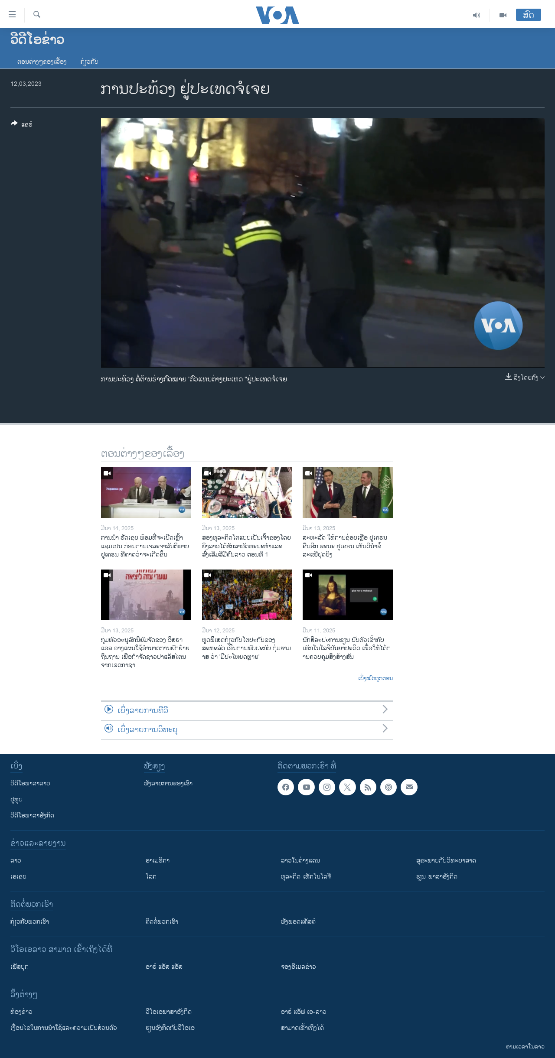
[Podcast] (388, 787)
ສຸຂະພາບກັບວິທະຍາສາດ (446, 860)
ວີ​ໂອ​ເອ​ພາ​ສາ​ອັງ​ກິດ (169, 1011)
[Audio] (477, 15)
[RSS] (368, 787)
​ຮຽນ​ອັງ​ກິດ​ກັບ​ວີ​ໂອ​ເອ (170, 1027)
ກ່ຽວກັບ (89, 62)
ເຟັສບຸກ (19, 966)
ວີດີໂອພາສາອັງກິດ (32, 815)
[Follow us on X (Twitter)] (347, 787)
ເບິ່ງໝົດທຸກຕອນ (375, 678)
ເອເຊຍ (18, 876)
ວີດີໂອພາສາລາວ (30, 783)
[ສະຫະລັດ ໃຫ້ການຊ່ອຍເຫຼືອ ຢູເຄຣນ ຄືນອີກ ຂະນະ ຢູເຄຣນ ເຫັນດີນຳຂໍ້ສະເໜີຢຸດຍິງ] (348, 492)
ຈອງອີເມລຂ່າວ (298, 966)
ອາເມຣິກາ (158, 860)
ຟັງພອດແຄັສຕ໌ (298, 921)
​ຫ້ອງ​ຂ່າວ (21, 1011)
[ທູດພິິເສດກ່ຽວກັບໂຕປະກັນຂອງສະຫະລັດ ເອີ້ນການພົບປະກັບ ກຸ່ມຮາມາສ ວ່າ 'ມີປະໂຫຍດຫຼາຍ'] (247, 595)
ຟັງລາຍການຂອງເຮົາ (168, 783)
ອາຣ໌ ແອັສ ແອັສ (164, 966)
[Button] (22, 126)
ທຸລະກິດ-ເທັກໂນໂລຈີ (306, 876)
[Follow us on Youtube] (306, 787)
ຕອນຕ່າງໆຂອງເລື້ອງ (42, 62)
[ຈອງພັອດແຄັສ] (409, 787)
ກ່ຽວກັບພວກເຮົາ (29, 921)
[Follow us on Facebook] (286, 787)
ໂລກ (151, 876)
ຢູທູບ (16, 799)
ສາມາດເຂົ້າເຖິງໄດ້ (302, 1027)
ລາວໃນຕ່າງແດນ (300, 860)
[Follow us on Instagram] (327, 787)
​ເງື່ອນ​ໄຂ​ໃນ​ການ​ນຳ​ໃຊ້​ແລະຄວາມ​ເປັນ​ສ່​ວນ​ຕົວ (63, 1027)
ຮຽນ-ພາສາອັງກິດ (436, 876)
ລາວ (15, 860)
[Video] (503, 15)
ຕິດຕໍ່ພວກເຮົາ (162, 921)
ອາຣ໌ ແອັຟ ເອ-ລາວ (303, 1011)
